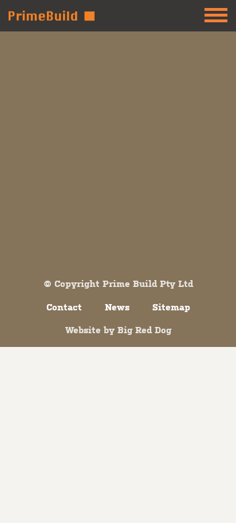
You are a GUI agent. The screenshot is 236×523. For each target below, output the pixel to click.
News (117, 307)
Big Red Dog (144, 330)
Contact (64, 307)
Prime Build (52, 16)
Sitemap (171, 307)
